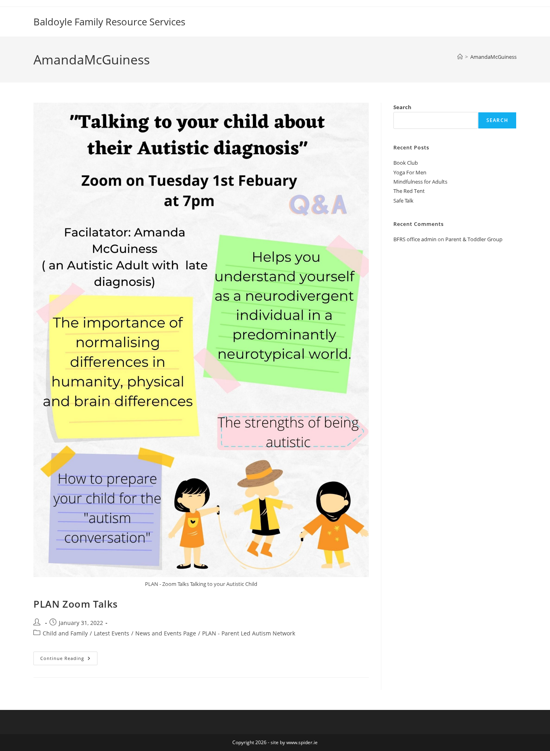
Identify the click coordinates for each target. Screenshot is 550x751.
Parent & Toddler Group (473, 239)
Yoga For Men (409, 172)
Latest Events (111, 633)
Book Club (405, 162)
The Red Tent (409, 190)
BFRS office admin (414, 239)
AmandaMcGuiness (493, 56)
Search (402, 107)
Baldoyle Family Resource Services (109, 21)
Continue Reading (68, 659)
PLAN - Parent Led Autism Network (248, 633)
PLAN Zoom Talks (75, 603)
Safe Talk (403, 200)
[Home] (460, 56)
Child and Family (65, 633)
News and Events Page (165, 633)
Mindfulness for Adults (420, 181)
